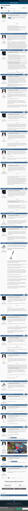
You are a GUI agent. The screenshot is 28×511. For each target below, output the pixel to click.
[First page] (1, 10)
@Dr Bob (9, 17)
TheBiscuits (4, 243)
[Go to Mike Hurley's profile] (4, 444)
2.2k (4, 361)
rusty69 (5, 7)
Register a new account (8, 488)
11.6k (4, 250)
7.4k (4, 20)
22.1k (4, 322)
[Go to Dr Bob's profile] (4, 16)
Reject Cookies (25, 508)
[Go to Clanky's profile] (4, 417)
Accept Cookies (19, 508)
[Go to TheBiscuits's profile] (4, 246)
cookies (5, 508)
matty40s (16, 337)
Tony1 (4, 162)
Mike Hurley (4, 440)
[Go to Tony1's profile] (4, 166)
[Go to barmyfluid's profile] (4, 37)
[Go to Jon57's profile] (4, 134)
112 (4, 95)
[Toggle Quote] (8, 76)
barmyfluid (3, 33)
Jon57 (4, 131)
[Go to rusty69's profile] (2, 8)
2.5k (4, 171)
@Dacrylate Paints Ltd (13, 437)
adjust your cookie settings (9, 509)
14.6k (4, 57)
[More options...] (26, 13)
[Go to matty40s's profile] (4, 318)
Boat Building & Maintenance (12, 8)
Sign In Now (20, 488)
